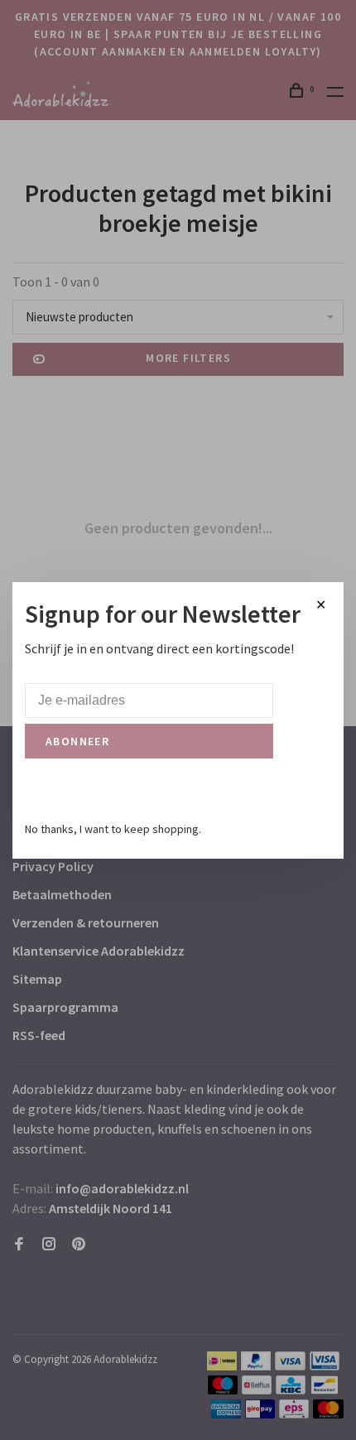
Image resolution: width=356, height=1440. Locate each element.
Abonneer (77, 741)
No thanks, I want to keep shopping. (113, 828)
